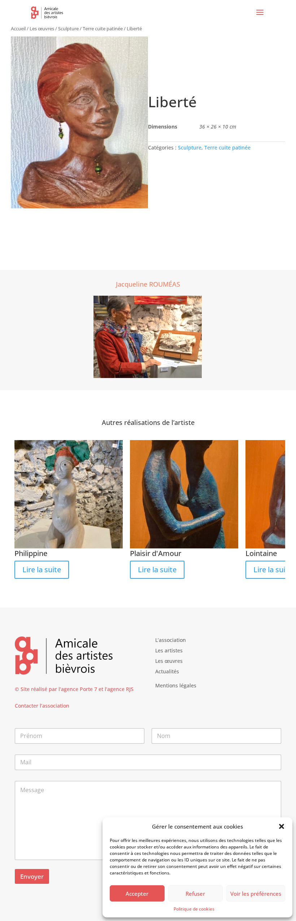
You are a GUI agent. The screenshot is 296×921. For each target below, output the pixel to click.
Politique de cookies (194, 909)
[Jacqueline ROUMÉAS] (147, 337)
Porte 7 (88, 689)
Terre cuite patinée (103, 28)
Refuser (195, 893)
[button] (281, 826)
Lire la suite (41, 569)
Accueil (18, 28)
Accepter (137, 893)
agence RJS (120, 689)
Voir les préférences (255, 893)
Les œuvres (42, 28)
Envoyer (32, 876)
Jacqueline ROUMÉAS (148, 284)
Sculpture (68, 28)
